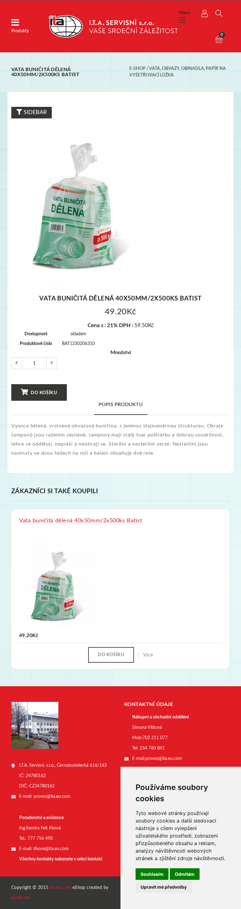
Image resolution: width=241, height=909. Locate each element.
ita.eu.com (60, 887)
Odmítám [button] (185, 874)
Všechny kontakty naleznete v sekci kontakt (60, 859)
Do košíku (43, 393)
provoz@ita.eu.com (52, 796)
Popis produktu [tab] (121, 404)
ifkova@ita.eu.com (51, 849)
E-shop (137, 68)
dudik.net (20, 898)
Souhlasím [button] (152, 874)
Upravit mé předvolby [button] (164, 887)
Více (148, 654)
